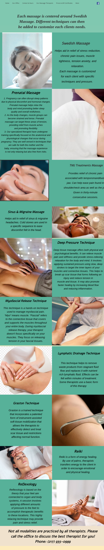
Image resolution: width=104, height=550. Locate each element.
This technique (12, 308)
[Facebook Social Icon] (98, 3)
